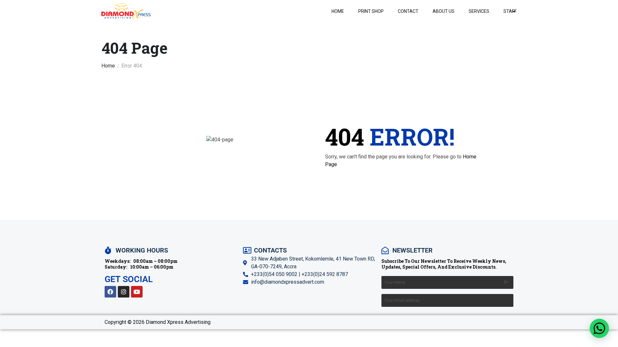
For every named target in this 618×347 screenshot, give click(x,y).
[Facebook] (110, 292)
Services (479, 11)
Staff (510, 11)
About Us (443, 11)
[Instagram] (123, 292)
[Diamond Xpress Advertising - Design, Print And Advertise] (126, 11)
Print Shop (371, 11)
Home (338, 11)
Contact (408, 11)
